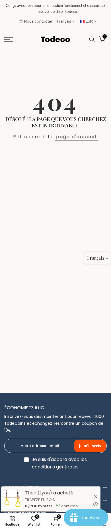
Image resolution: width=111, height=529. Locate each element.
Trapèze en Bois (40, 499)
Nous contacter (38, 21)
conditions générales (55, 467)
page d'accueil (76, 136)
